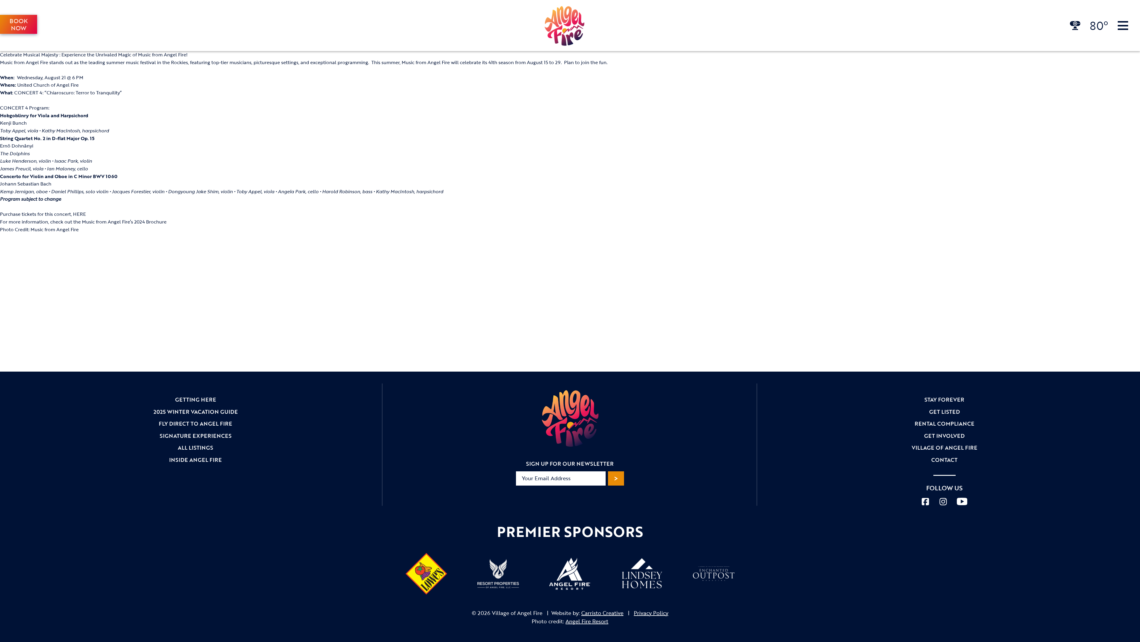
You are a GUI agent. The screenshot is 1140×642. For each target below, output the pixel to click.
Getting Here (195, 399)
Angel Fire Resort (587, 621)
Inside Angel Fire (195, 460)
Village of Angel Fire (944, 447)
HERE (79, 214)
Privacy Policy (651, 613)
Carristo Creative (602, 613)
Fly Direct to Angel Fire (195, 423)
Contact (944, 460)
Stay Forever (944, 399)
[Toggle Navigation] (1123, 25)
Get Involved (944, 436)
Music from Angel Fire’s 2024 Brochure (124, 221)
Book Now (19, 24)
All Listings (195, 447)
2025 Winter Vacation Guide (195, 412)
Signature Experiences (196, 436)
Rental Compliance (944, 423)
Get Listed (944, 412)
